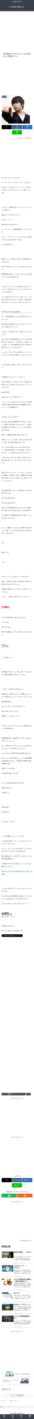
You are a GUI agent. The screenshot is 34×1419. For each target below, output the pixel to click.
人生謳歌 (6, 1094)
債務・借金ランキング (8, 916)
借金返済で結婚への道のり (18, 1094)
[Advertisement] (17, 32)
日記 (29, 1094)
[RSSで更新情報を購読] (24, 1195)
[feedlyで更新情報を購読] (9, 1195)
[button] (30, 699)
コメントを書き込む (17, 1395)
